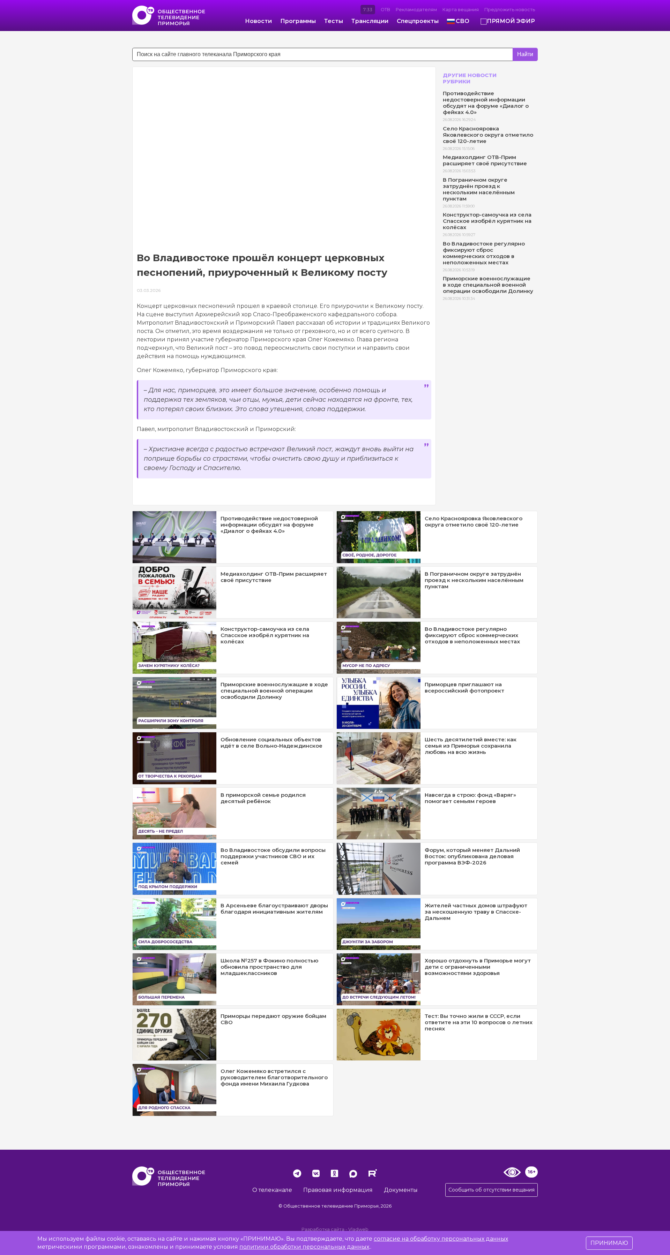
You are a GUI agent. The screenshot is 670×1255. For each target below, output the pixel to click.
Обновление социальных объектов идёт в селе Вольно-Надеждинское (271, 742)
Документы (401, 1190)
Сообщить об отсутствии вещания (491, 1190)
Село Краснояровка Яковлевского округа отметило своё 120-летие (488, 134)
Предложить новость (509, 9)
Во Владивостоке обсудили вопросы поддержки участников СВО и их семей (273, 856)
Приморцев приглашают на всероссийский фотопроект (464, 687)
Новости (258, 21)
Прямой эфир (511, 21)
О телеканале (272, 1190)
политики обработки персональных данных (304, 1246)
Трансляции (369, 21)
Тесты (333, 21)
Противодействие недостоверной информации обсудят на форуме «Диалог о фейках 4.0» (486, 102)
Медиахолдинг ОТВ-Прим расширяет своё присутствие (485, 160)
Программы (298, 21)
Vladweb (358, 1229)
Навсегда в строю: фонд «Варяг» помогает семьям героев (470, 798)
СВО (462, 21)
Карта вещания (460, 9)
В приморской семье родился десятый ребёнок (263, 798)
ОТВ (385, 9)
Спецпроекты (418, 21)
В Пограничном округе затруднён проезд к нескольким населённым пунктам (479, 189)
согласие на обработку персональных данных (441, 1238)
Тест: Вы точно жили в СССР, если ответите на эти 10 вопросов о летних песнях (479, 1022)
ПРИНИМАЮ (609, 1243)
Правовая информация (338, 1190)
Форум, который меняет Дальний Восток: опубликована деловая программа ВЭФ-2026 (472, 856)
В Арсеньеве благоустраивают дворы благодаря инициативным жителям (274, 908)
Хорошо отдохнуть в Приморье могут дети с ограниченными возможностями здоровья (478, 966)
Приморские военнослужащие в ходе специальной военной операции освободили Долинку (488, 284)
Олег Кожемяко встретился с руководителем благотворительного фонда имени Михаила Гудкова (274, 1077)
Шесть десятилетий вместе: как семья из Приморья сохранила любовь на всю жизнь (470, 745)
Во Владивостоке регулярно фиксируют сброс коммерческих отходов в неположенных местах (484, 253)
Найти (525, 54)
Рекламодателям (416, 9)
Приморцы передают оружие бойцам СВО (273, 1019)
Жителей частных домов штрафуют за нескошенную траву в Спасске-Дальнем (476, 911)
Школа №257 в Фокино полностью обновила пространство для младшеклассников (269, 966)
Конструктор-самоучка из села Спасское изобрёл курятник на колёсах (487, 220)
